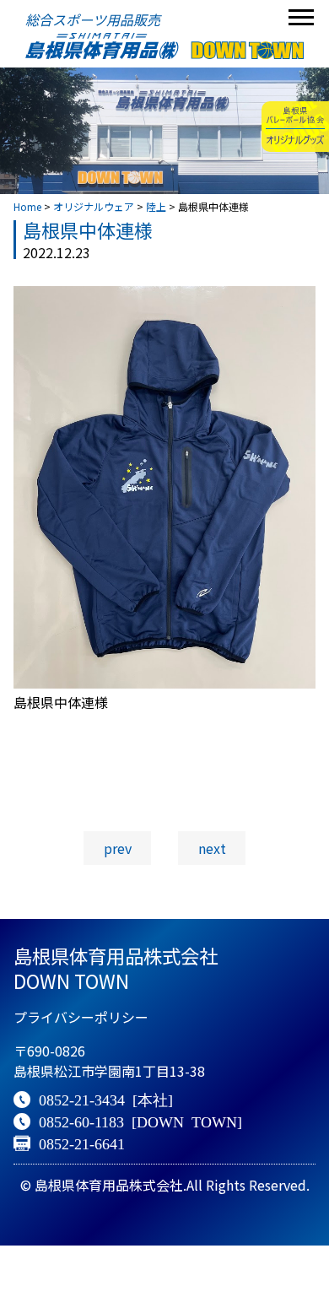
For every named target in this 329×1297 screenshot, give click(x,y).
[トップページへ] (164, 46)
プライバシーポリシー (80, 1017)
